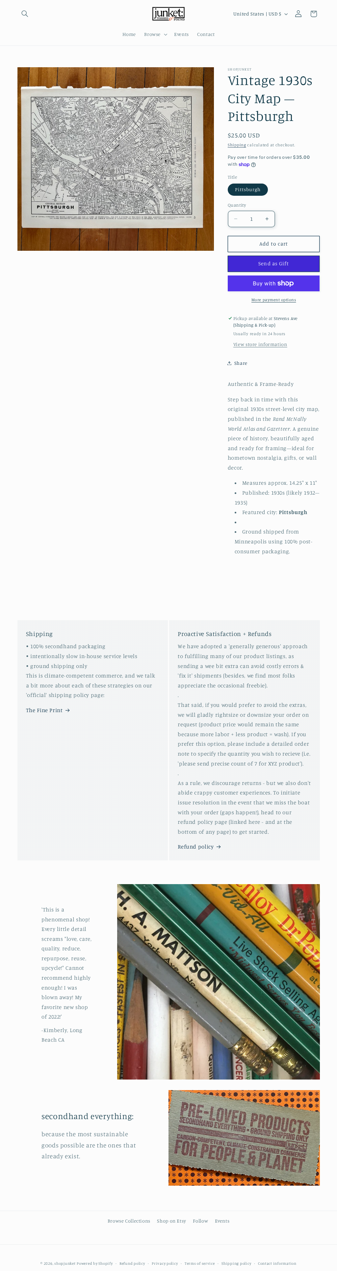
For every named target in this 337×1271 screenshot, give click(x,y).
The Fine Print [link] (44, 710)
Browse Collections (129, 1221)
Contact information (277, 1263)
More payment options (273, 299)
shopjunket (64, 1263)
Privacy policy (165, 1263)
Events (222, 1221)
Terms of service (200, 1263)
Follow (200, 1221)
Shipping (237, 144)
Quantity (237, 205)
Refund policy (196, 846)
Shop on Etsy (171, 1221)
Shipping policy (236, 1263)
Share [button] (240, 363)
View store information (260, 344)
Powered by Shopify (95, 1263)
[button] (25, 13)
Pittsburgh (248, 189)
